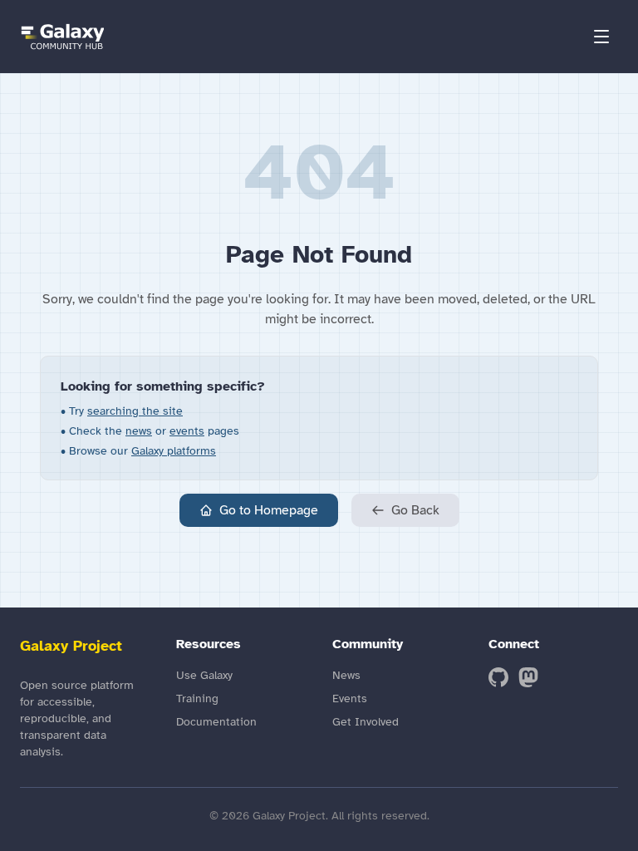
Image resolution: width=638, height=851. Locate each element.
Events (349, 698)
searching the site (135, 411)
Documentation (216, 722)
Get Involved (365, 722)
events (186, 431)
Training (197, 698)
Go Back (415, 510)
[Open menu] (601, 36)
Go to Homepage (268, 510)
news (138, 431)
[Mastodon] (528, 677)
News (346, 675)
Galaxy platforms (173, 451)
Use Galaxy (204, 675)
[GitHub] (498, 677)
